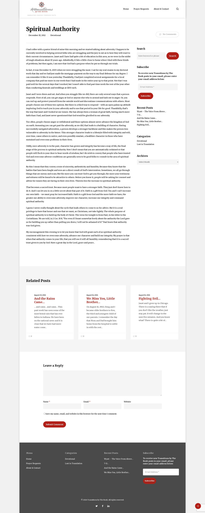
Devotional (55, 35)
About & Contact (33, 468)
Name (46, 402)
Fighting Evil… (143, 125)
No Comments (169, 34)
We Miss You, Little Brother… (150, 121)
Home (29, 459)
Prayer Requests (33, 463)
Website (127, 402)
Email (87, 402)
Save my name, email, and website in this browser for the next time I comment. (81, 414)
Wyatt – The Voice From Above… (151, 111)
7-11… (139, 115)
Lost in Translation (145, 144)
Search (172, 56)
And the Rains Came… (146, 118)
